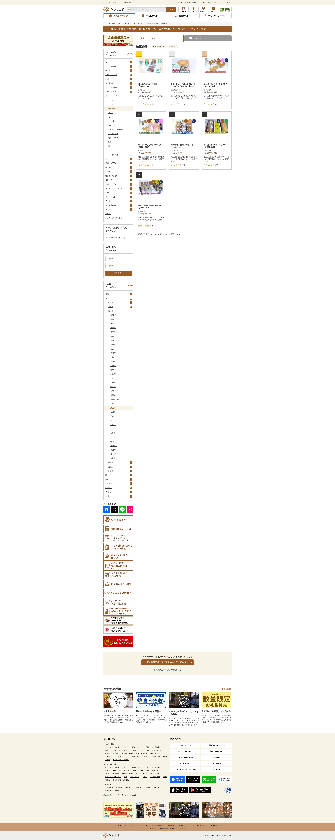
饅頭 (109, 146)
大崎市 (113, 383)
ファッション (110, 197)
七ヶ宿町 (113, 378)
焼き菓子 (111, 108)
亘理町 (113, 404)
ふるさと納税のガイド (183, 9)
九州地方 (108, 496)
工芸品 (108, 201)
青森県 (110, 303)
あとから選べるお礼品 (113, 218)
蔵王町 (113, 408)
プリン (110, 113)
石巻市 (113, 391)
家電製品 (108, 172)
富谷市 (113, 370)
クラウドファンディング (223, 2)
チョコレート (113, 121)
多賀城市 (113, 395)
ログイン (180, 2)
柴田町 (113, 315)
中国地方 (108, 488)
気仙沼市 (113, 416)
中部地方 (108, 479)
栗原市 (113, 366)
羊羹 (109, 142)
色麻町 (113, 319)
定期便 (108, 214)
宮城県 (110, 311)
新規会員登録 (192, 2)
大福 (109, 151)
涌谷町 (113, 454)
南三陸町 (113, 437)
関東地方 (108, 475)
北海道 (108, 294)
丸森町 (113, 324)
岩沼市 (113, 374)
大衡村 (113, 328)
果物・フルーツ (111, 75)
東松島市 (113, 458)
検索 (171, 10)
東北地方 (108, 298)
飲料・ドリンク (111, 92)
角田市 (113, 450)
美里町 (113, 420)
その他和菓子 (113, 155)
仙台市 (113, 441)
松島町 (113, 425)
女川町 (113, 412)
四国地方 (108, 492)
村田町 (113, 362)
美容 (107, 193)
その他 (108, 209)
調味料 (108, 167)
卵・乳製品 (109, 83)
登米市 (113, 345)
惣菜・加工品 (110, 163)
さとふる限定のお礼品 (113, 237)
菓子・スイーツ (111, 96)
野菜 (107, 79)
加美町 (113, 332)
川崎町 (113, 357)
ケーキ (110, 100)
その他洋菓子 (113, 134)
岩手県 (110, 307)
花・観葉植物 (110, 205)
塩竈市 (113, 387)
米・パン (108, 71)
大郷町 (113, 433)
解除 (131, 54)
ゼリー (110, 117)
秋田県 (110, 462)
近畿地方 (108, 484)
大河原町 (113, 446)
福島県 (110, 471)
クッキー (111, 104)
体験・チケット (111, 180)
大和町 (113, 429)
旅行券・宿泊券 (111, 176)
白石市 (113, 340)
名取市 (113, 353)
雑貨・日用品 (110, 184)
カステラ (111, 125)
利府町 (113, 336)
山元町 (113, 349)
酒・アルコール (111, 87)
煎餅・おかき (113, 138)
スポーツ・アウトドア (113, 188)
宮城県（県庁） (116, 399)
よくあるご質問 (205, 2)
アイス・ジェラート (115, 130)
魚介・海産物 (110, 66)
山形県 (110, 467)
